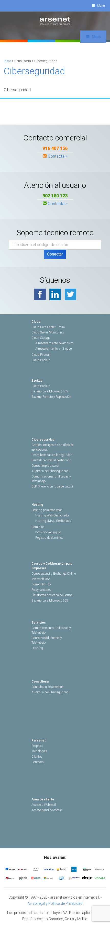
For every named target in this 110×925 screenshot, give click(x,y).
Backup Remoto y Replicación (51, 397)
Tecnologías (39, 751)
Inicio (7, 61)
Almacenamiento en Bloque (53, 348)
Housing (37, 648)
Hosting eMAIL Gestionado (53, 521)
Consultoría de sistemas (47, 687)
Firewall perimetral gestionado (51, 460)
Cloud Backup (40, 360)
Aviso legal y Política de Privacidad (55, 903)
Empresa (37, 746)
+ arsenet (38, 740)
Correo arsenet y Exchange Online (53, 573)
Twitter (70, 294)
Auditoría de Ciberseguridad (50, 471)
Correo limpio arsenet (45, 465)
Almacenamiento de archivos (54, 343)
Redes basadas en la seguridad (51, 455)
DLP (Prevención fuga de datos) (52, 486)
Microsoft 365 (40, 579)
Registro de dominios (49, 538)
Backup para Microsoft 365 (49, 391)
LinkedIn (55, 294)
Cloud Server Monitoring (47, 332)
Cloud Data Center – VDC (48, 327)
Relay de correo (41, 590)
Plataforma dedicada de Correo (51, 595)
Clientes (36, 756)
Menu (101, 5)
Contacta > (58, 156)
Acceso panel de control (47, 810)
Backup (36, 380)
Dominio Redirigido (48, 532)
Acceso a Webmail (43, 805)
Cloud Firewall (40, 355)
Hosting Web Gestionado (52, 515)
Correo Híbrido (41, 584)
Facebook (40, 294)
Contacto (37, 762)
